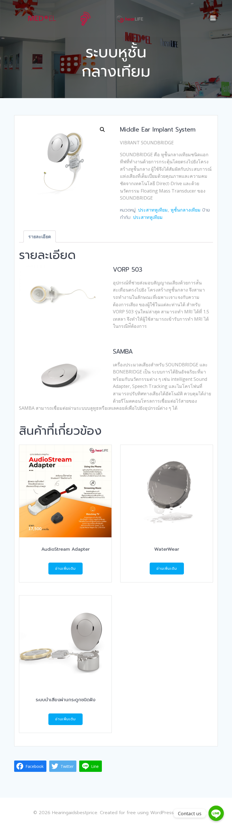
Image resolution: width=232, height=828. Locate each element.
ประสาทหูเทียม (153, 210)
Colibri (192, 812)
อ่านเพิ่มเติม (65, 568)
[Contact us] (216, 813)
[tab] (39, 236)
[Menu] (213, 18)
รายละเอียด (39, 236)
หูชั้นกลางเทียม (186, 210)
